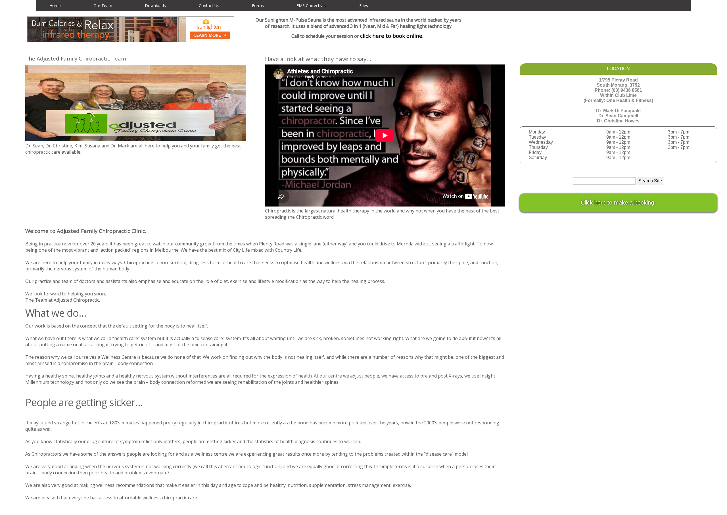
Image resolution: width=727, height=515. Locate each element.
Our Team (102, 5)
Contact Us (209, 5)
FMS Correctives (311, 5)
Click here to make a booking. (618, 202)
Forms (258, 5)
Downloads (155, 5)
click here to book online (391, 35)
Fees (363, 5)
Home (55, 5)
